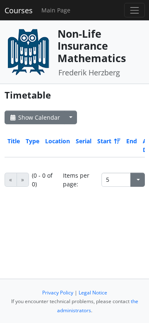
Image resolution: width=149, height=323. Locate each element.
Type (32, 141)
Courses (19, 10)
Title (13, 141)
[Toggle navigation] (134, 10)
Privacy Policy (57, 292)
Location (57, 141)
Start (104, 141)
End (131, 141)
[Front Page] (28, 51)
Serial (83, 141)
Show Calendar (38, 117)
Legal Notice (93, 292)
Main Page (55, 10)
